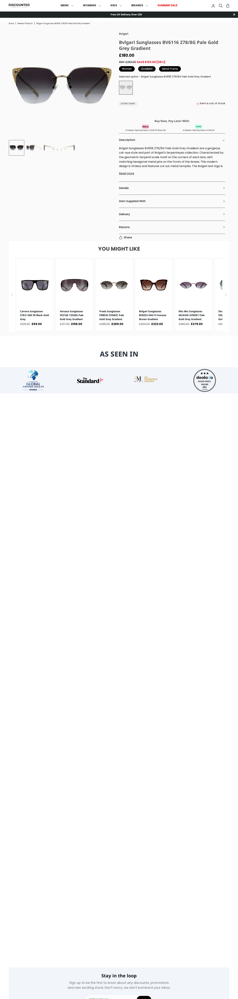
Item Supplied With (132, 201)
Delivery (124, 214)
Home (11, 24)
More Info (162, 130)
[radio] (126, 88)
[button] (12, 295)
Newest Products (25, 24)
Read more (126, 173)
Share (128, 237)
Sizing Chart (128, 104)
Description (127, 140)
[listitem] (35, 294)
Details (124, 188)
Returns (124, 227)
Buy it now (171, 112)
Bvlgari (123, 34)
